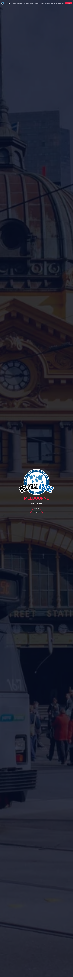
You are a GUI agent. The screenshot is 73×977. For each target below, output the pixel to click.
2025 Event (54, 3)
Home (10, 3)
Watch (31, 3)
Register (68, 3)
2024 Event (61, 3)
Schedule (26, 3)
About (14, 3)
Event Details (36, 512)
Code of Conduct (45, 3)
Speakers (19, 3)
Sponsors (37, 3)
